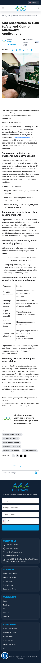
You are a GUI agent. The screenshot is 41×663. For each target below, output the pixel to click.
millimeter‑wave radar (21, 137)
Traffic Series (8, 585)
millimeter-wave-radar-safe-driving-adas (25, 15)
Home (4, 15)
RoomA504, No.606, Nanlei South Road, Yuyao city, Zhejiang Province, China (22, 560)
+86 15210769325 (12, 548)
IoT (4, 648)
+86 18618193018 (12, 545)
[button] (4, 521)
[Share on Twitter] (17, 455)
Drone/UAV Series (9, 589)
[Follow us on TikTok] (12, 50)
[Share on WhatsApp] (25, 455)
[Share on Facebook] (13, 455)
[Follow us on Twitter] (24, 50)
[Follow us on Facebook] (31, 50)
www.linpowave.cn (12, 555)
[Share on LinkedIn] (21, 455)
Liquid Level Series (10, 573)
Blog (9, 15)
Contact (6, 616)
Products (6, 605)
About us (6, 613)
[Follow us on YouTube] (20, 50)
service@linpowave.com (14, 552)
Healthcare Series (9, 577)
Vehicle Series (8, 581)
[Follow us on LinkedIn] (16, 50)
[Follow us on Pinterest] (27, 50)
